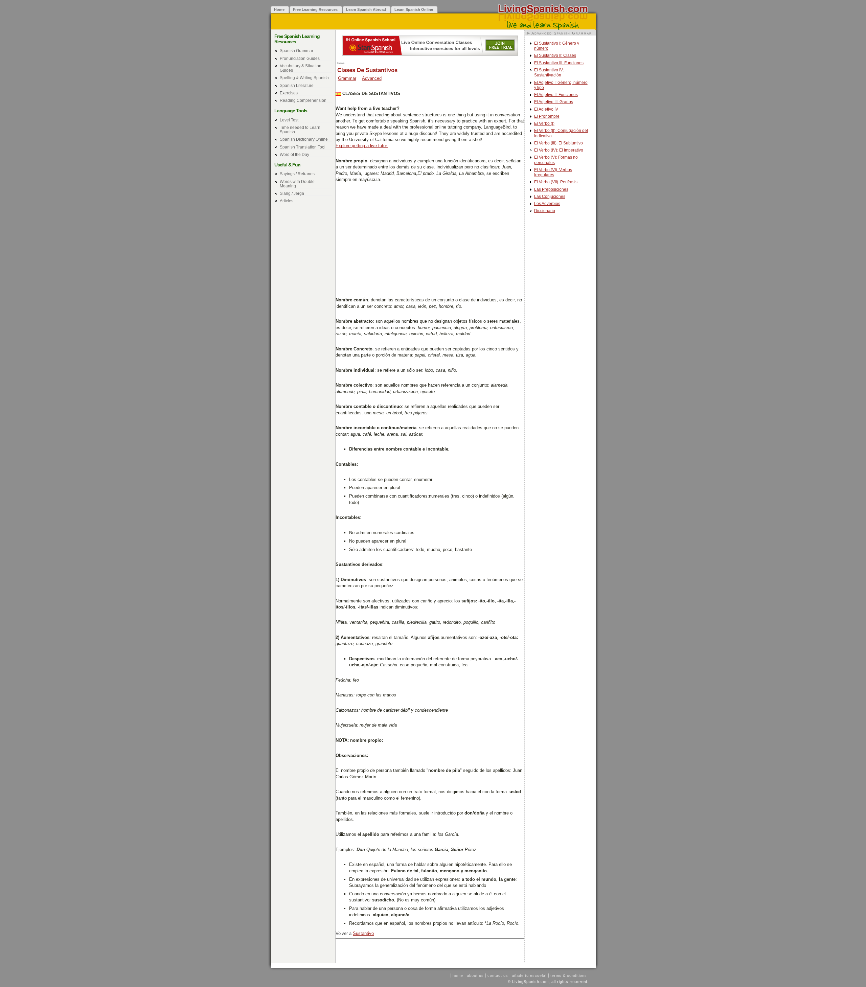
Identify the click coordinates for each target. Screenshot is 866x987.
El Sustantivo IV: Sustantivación (549, 72)
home (458, 975)
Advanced (372, 78)
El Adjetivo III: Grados (553, 101)
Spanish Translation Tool (302, 147)
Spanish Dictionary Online (304, 139)
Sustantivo (363, 933)
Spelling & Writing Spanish (304, 77)
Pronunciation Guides (300, 58)
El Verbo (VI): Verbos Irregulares (553, 172)
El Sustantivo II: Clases (555, 55)
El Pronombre (547, 116)
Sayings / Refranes (297, 173)
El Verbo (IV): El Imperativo (558, 150)
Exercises (289, 93)
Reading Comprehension (303, 100)
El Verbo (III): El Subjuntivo (558, 143)
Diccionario (544, 210)
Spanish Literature (297, 85)
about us (475, 975)
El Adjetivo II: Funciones (556, 94)
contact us (497, 975)
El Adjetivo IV (546, 109)
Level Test (289, 120)
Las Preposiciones (551, 189)
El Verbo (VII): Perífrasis (555, 182)
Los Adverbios (547, 203)
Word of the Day (294, 154)
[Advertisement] (430, 239)
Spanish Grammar (296, 50)
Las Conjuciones (549, 196)
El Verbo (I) (544, 123)
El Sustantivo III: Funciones (559, 63)
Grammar (347, 78)
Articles (286, 201)
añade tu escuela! (529, 975)
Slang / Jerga (292, 193)
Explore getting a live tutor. (362, 145)
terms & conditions (568, 975)
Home (340, 63)
